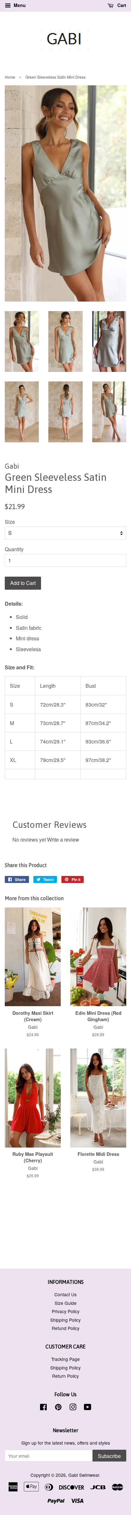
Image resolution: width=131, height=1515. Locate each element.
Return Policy (65, 1376)
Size (10, 521)
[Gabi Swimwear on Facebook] (43, 1408)
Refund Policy (65, 1328)
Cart (121, 5)
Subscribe (109, 1456)
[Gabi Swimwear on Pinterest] (58, 1408)
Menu (19, 5)
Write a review (63, 839)
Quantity (14, 549)
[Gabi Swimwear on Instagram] (72, 1408)
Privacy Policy (65, 1311)
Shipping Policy (65, 1320)
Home (10, 77)
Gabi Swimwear (83, 1475)
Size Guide (66, 1303)
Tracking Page (65, 1359)
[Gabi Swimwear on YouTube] (87, 1408)
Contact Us (65, 1294)
